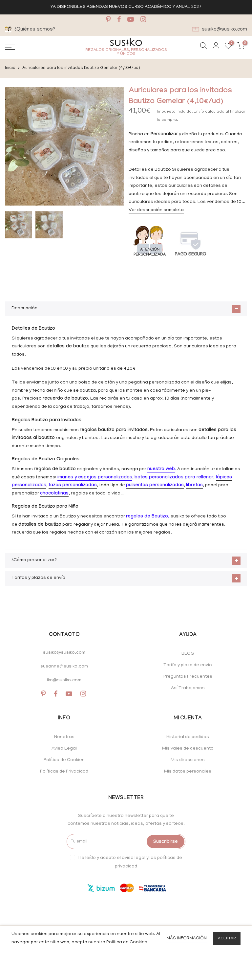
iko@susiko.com (64, 680)
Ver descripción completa (156, 210)
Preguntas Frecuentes (187, 676)
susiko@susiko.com (64, 652)
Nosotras (64, 737)
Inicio (10, 68)
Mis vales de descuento (188, 748)
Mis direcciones (188, 760)
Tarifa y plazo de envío (187, 665)
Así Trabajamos (188, 688)
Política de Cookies (64, 760)
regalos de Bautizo (147, 516)
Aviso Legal (64, 748)
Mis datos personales (187, 771)
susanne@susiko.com (64, 666)
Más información (186, 938)
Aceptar (227, 938)
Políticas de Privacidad (64, 771)
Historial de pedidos (187, 737)
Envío (199, 112)
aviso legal (133, 858)
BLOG (187, 653)
